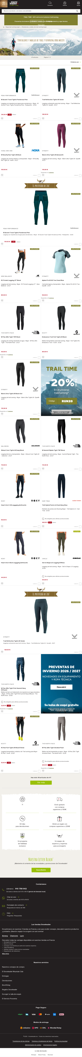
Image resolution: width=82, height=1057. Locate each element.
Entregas (5, 976)
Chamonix (14, 936)
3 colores (51, 172)
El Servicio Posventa (9, 998)
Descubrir (41, 25)
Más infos (5, 953)
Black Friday (42, 1055)
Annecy (5, 936)
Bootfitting (6, 985)
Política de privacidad (60, 1041)
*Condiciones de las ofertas (20, 1041)
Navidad (50, 1055)
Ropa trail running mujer (13, 27)
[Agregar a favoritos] (2, 118)
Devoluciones (7, 980)
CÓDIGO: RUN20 (36, 21)
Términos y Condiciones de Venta (42, 1041)
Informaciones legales (50, 1045)
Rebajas (33, 1055)
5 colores (51, 298)
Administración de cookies (33, 1045)
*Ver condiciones (61, 412)
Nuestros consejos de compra (13, 967)
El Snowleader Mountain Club (12, 971)
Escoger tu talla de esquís (11, 994)
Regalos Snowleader (9, 989)
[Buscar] (79, 9)
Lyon (22, 936)
